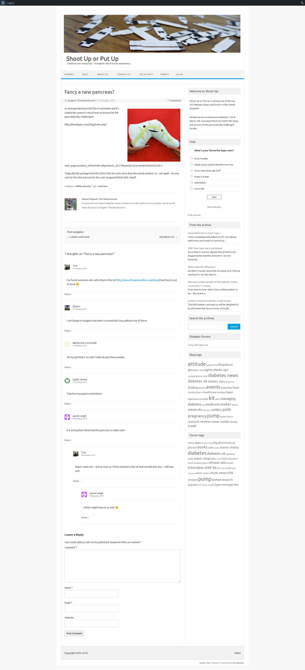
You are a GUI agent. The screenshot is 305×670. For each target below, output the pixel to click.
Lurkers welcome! (78, 237)
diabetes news (223, 375)
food (236, 387)
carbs (201, 370)
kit (212, 398)
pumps (216, 479)
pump (213, 415)
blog (221, 364)
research (193, 421)
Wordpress (238, 663)
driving (202, 387)
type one (221, 484)
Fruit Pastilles (201, 158)
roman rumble (220, 421)
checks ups (220, 370)
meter (226, 404)
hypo (229, 392)
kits (219, 468)
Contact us (123, 74)
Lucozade (199, 188)
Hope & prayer (201, 176)
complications (195, 376)
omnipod (193, 479)
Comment (71, 547)
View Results (214, 207)
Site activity (146, 74)
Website (69, 617)
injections (194, 398)
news (192, 409)
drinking (193, 387)
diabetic (198, 458)
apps (198, 442)
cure (205, 376)
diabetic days (216, 381)
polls (227, 409)
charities (224, 447)
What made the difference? (202, 267)
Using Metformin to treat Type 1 (204, 233)
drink (218, 459)
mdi (203, 405)
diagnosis (230, 382)
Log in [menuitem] (10, 2)
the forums (203, 485)
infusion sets (217, 462)
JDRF (208, 468)
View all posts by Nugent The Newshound (104, 207)
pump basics (226, 416)
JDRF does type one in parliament (205, 248)
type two (233, 484)
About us (102, 74)
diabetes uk (197, 381)
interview (195, 468)
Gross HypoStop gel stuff (207, 170)
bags (211, 443)
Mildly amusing (83, 186)
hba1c (199, 392)
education (232, 458)
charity (234, 447)
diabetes (197, 453)
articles (205, 443)
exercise (226, 387)
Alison (76, 306)
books (202, 447)
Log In (179, 74)
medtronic (213, 404)
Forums (68, 74)
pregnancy (197, 416)
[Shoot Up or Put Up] (152, 64)
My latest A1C (169, 237)
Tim (75, 265)
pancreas (102, 186)
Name (69, 587)
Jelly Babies (200, 182)
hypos (205, 463)
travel (192, 426)
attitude (197, 364)
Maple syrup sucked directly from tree (213, 164)
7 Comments (174, 100)
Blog (85, 74)
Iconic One (205, 663)
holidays (221, 392)
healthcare (209, 392)
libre (218, 399)
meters (206, 473)
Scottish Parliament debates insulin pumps (209, 301)
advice (191, 443)
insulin (204, 398)
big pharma (212, 365)
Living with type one (198, 345)
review (205, 421)
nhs (199, 409)
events (213, 387)
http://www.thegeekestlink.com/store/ (138, 280)
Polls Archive (194, 215)
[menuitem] (3, 3)
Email (68, 602)
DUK (224, 458)
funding (192, 392)
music (235, 404)
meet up (191, 473)
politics (216, 410)
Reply (67, 294)
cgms (208, 370)
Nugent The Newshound (81, 100)
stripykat (193, 484)
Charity (164, 74)
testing (233, 421)
